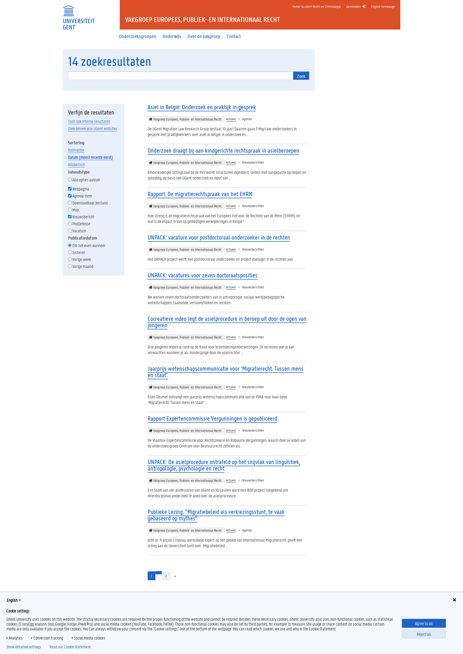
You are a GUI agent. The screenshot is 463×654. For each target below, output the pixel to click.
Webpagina (80, 189)
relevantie (76, 150)
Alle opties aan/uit (86, 179)
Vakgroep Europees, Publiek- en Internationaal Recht (186, 119)
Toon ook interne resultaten (89, 121)
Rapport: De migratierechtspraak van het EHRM (200, 194)
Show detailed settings (23, 647)
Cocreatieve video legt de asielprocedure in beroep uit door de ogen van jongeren (227, 322)
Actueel (231, 118)
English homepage (383, 6)
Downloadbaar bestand (90, 202)
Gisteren (78, 252)
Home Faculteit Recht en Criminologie (316, 6)
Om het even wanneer (89, 245)
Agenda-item (82, 196)
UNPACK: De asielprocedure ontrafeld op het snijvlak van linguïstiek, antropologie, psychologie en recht (224, 465)
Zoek (301, 76)
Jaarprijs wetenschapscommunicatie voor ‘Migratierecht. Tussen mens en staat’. (226, 372)
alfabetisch (76, 164)
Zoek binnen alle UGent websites (92, 128)
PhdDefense (81, 223)
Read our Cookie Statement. (70, 647)
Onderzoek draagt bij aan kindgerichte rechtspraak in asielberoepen (223, 150)
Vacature (79, 230)
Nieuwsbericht (83, 216)
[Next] (175, 576)
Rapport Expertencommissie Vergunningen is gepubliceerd (212, 418)
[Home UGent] (79, 14)
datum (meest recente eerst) (90, 157)
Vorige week (81, 259)
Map (75, 209)
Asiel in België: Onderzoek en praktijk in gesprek (202, 107)
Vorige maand (82, 266)
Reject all (424, 634)
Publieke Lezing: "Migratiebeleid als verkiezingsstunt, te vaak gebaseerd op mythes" (216, 515)
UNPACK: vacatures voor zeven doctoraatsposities (202, 275)
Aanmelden (353, 6)
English (12, 600)
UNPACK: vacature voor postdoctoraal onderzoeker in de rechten (219, 237)
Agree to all (424, 623)
